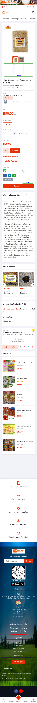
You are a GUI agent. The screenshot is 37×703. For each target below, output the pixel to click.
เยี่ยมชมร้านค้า (18, 186)
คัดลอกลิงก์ (8, 179)
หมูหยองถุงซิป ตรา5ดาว (24, 426)
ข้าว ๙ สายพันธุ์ (8, 293)
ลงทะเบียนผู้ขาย (18, 662)
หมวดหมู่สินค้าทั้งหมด (19, 19)
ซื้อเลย (15, 151)
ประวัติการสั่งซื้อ (18, 646)
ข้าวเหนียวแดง (24, 293)
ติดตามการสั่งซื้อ (18, 651)
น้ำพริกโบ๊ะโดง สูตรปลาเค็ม (25, 442)
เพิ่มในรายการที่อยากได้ (10, 157)
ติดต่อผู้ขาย (8, 98)
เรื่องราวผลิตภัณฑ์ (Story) (12, 195)
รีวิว (27, 195)
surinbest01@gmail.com (18, 614)
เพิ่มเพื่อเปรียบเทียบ (11, 161)
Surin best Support (18, 619)
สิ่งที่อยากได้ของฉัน (18, 649)
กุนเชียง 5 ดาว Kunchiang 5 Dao (12, 95)
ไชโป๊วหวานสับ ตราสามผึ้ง (24, 363)
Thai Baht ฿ (30, 7)
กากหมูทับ (20, 394)
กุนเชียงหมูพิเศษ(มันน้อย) (24, 410)
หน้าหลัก (6, 19)
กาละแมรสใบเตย (22, 379)
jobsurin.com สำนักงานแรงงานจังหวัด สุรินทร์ (15, 678)
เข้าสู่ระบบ (6, 309)
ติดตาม (28, 561)
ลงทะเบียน (15, 309)
